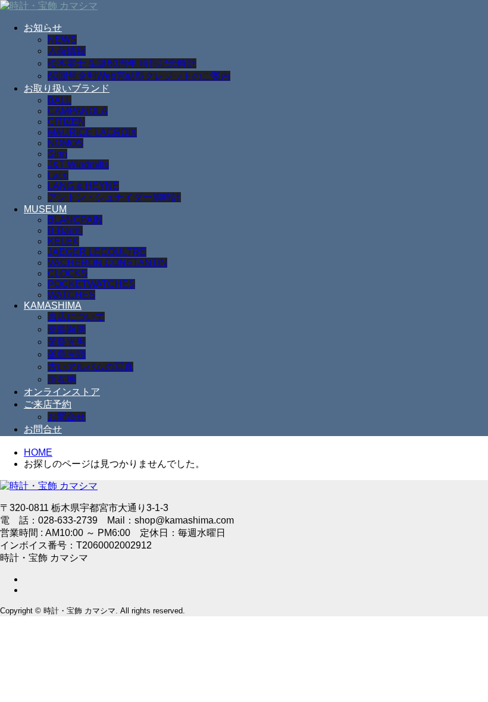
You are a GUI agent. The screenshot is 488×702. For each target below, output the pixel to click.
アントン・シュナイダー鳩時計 (114, 197)
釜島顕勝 (67, 329)
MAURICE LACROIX (92, 132)
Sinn (57, 154)
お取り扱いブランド (67, 88)
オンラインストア (62, 392)
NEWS (62, 40)
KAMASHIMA (53, 305)
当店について (76, 317)
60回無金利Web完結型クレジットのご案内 (139, 76)
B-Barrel (65, 230)
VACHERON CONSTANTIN (107, 263)
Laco (58, 175)
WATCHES (71, 295)
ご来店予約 (47, 404)
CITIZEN (66, 122)
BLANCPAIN (75, 220)
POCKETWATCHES (91, 284)
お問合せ (67, 417)
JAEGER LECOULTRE (97, 252)
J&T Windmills (78, 164)
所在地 (62, 379)
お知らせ (43, 28)
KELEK (63, 241)
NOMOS (65, 143)
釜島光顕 (67, 354)
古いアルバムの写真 (90, 367)
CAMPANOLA (78, 111)
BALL (59, 100)
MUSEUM (45, 209)
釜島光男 (67, 342)
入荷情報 (67, 51)
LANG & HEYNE (83, 186)
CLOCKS (67, 273)
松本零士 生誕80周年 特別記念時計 (122, 63)
